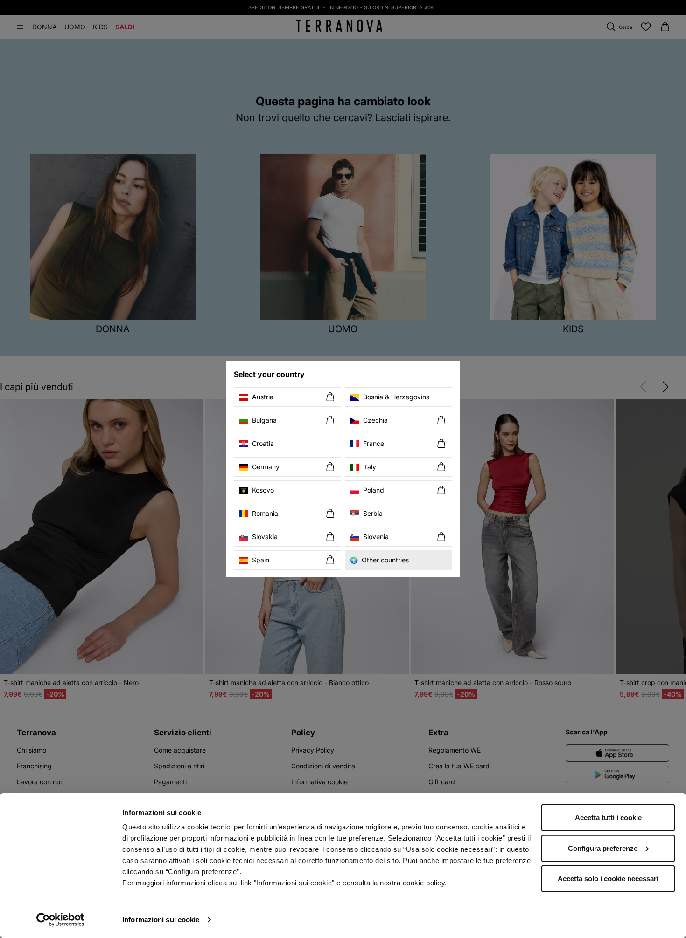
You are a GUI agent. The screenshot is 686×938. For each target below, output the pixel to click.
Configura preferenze (602, 848)
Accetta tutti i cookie (608, 818)
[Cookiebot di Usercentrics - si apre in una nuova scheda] (60, 920)
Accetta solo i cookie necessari (608, 879)
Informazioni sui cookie (160, 920)
